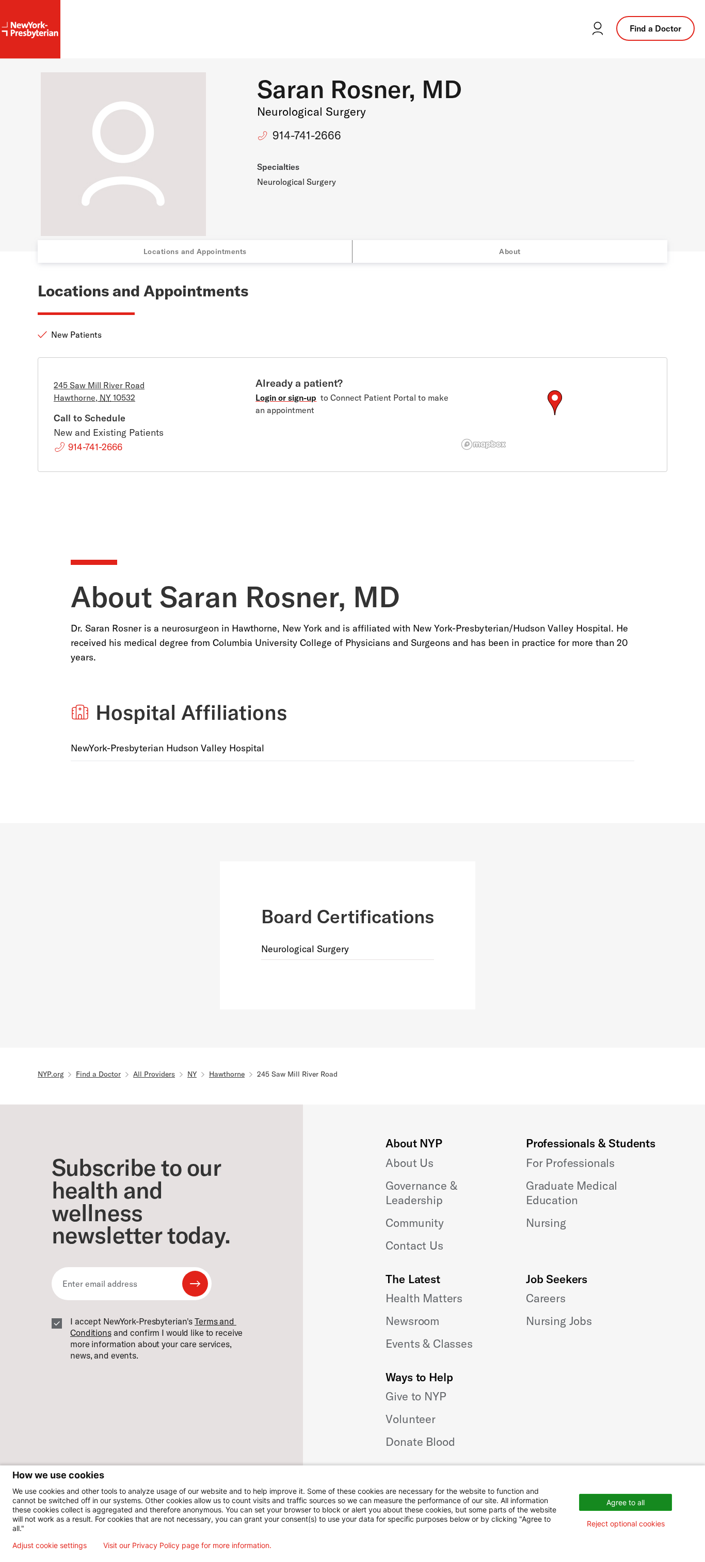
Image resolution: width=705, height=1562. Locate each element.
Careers (546, 1298)
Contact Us (414, 1245)
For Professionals (570, 1163)
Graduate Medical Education (571, 1192)
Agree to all (625, 1502)
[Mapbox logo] (483, 444)
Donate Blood (420, 1441)
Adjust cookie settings (49, 1545)
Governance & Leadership (421, 1192)
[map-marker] (555, 402)
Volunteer (411, 1419)
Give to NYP (416, 1396)
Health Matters (424, 1298)
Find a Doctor (655, 28)
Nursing (546, 1223)
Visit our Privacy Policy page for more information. (187, 1545)
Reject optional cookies (626, 1523)
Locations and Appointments (195, 251)
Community (415, 1223)
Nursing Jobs (559, 1321)
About (510, 251)
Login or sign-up (285, 397)
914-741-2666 (307, 135)
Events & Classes (429, 1343)
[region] (554, 415)
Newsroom (412, 1321)
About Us (410, 1163)
